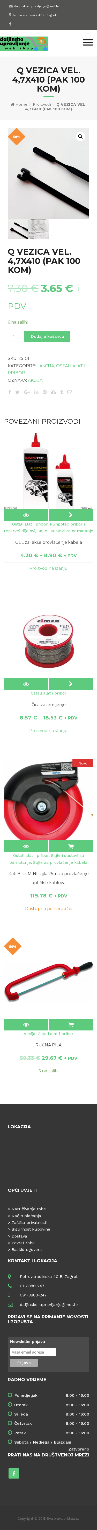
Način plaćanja (26, 1215)
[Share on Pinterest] (45, 392)
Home (21, 104)
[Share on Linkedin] (36, 392)
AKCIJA (35, 380)
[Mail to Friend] (69, 392)
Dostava (19, 1236)
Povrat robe (23, 1242)
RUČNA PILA (48, 1045)
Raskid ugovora (27, 1249)
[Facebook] (10, 23)
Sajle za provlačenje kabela (60, 862)
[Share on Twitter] (17, 392)
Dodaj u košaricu (47, 336)
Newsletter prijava (27, 1341)
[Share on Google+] (27, 392)
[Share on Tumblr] (61, 392)
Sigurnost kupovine (31, 1229)
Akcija (47, 365)
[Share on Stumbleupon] (53, 392)
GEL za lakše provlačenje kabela (48, 542)
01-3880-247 (32, 1285)
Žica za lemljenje (49, 704)
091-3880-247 (33, 1295)
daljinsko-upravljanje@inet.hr (36, 6)
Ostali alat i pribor (30, 524)
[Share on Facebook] (9, 392)
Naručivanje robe (29, 1208)
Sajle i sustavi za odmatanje (65, 530)
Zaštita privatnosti (29, 1222)
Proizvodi (42, 104)
